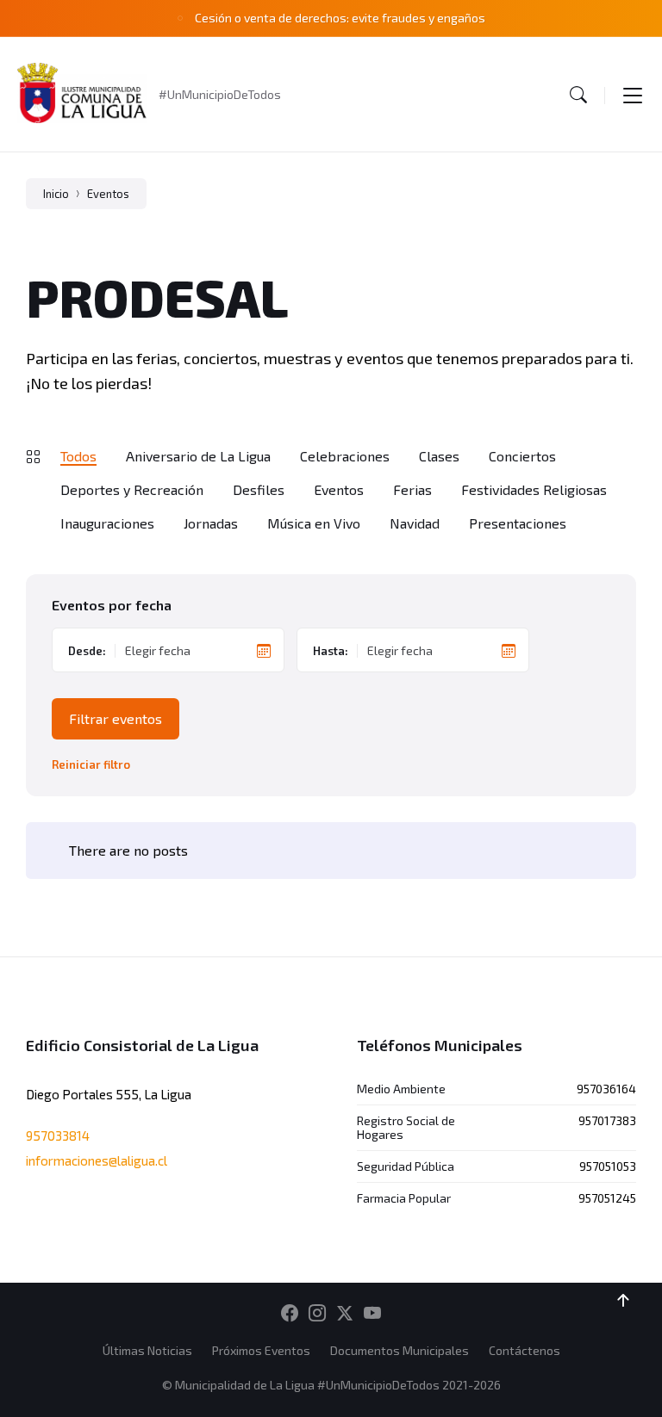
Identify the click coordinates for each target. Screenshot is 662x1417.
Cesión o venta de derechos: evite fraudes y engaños (340, 17)
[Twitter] (344, 1313)
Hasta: (330, 651)
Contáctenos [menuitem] (524, 1350)
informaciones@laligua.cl (96, 1160)
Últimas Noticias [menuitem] (147, 1350)
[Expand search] (578, 94)
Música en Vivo (313, 523)
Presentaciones (517, 523)
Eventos (108, 194)
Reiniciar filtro (91, 764)
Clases (439, 456)
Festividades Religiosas (534, 489)
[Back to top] (623, 1301)
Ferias (412, 489)
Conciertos (522, 456)
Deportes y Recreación (131, 489)
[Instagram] (317, 1313)
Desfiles (258, 489)
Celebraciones (345, 456)
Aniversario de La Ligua (198, 456)
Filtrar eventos (115, 718)
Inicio (56, 194)
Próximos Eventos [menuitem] (261, 1350)
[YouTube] (372, 1313)
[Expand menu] (632, 94)
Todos (78, 456)
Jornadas (211, 523)
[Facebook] (289, 1313)
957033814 (58, 1135)
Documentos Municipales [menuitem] (399, 1350)
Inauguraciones (107, 523)
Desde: (87, 651)
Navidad (415, 523)
